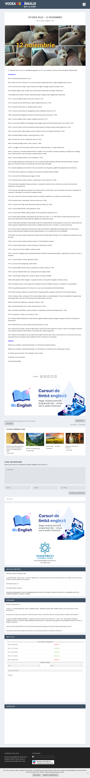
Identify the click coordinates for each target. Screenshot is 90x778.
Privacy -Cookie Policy (50, 775)
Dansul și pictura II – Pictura (72, 447)
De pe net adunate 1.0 (13, 604)
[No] (88, 773)
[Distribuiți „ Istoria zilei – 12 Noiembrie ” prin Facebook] (41, 376)
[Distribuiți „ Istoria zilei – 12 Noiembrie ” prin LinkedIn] (48, 376)
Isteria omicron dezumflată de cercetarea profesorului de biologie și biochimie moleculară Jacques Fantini (39, 626)
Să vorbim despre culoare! (14, 588)
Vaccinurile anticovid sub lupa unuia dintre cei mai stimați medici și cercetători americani (34, 630)
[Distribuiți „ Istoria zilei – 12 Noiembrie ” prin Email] (52, 376)
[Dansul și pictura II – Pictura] (75, 438)
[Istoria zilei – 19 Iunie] (55, 438)
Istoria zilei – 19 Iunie (53, 446)
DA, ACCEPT (36, 775)
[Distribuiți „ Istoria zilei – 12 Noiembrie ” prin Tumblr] (45, 376)
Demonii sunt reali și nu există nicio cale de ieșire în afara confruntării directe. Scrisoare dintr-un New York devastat (42, 614)
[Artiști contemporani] (35, 439)
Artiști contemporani (33, 448)
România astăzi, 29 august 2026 (16, 573)
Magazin (47, 21)
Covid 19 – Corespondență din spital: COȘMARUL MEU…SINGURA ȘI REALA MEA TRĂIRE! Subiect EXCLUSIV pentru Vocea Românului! (42, 609)
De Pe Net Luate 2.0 (12, 584)
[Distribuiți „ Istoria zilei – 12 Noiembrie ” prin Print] (55, 376)
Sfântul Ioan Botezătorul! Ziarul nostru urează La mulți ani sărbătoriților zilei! (14, 448)
